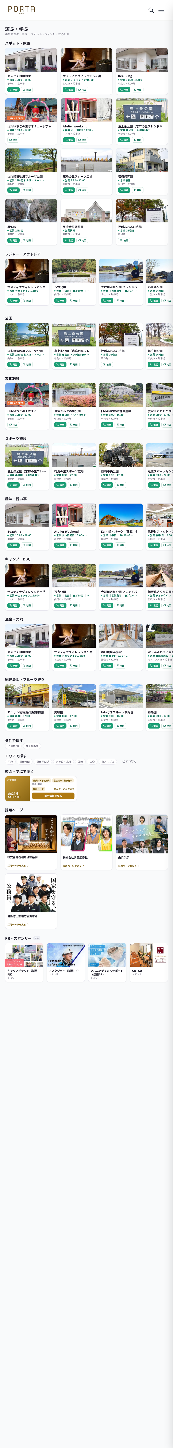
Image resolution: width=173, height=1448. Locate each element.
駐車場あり (32, 746)
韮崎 (80, 761)
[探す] (151, 10)
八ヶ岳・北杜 (63, 761)
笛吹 (92, 761)
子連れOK (13, 746)
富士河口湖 (42, 761)
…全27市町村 (128, 761)
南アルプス (107, 761)
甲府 (10, 761)
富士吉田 (25, 761)
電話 (15, 89)
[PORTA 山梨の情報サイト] (21, 10)
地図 (28, 89)
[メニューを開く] (161, 10)
